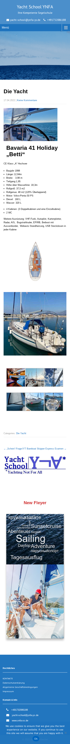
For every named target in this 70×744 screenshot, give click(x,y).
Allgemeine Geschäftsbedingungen (20, 687)
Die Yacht (21, 433)
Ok (36, 738)
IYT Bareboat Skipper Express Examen (44, 448)
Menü (5, 27)
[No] (65, 733)
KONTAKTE (8, 678)
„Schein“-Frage (13, 448)
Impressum (8, 691)
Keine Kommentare (27, 100)
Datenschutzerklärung (14, 682)
